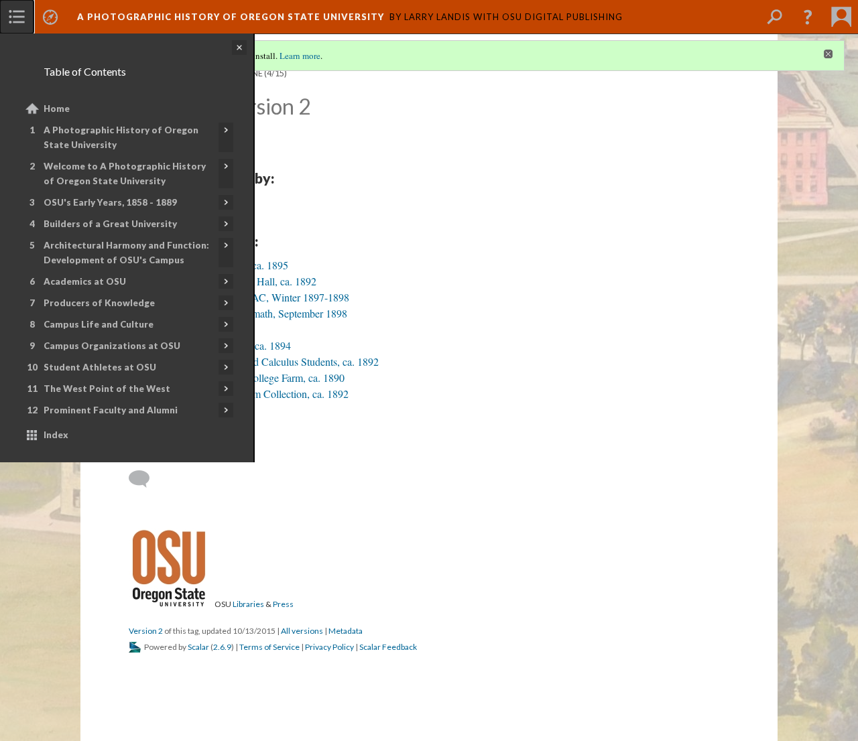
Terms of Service (269, 647)
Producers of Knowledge (99, 302)
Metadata (345, 631)
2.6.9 (222, 647)
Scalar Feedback (388, 647)
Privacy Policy (329, 647)
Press (283, 604)
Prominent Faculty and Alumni (111, 410)
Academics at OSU (85, 281)
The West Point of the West (107, 388)
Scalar (198, 647)
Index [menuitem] (56, 434)
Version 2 (146, 631)
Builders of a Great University (110, 223)
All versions (302, 631)
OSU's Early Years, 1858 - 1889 (110, 202)
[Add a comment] (145, 479)
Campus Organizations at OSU (112, 345)
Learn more (300, 56)
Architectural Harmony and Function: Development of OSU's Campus (126, 252)
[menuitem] (17, 16)
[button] (807, 16)
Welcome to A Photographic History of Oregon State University (125, 173)
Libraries (248, 604)
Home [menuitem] (57, 108)
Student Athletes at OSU (100, 367)
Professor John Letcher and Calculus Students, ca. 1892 (261, 361)
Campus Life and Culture (99, 324)
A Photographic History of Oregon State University (121, 137)
